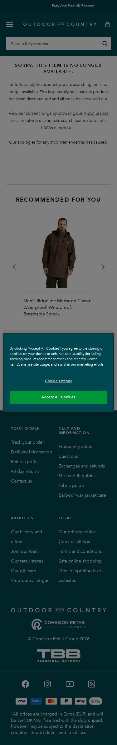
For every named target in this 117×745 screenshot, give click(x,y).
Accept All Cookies (58, 397)
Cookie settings (58, 381)
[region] (58, 372)
